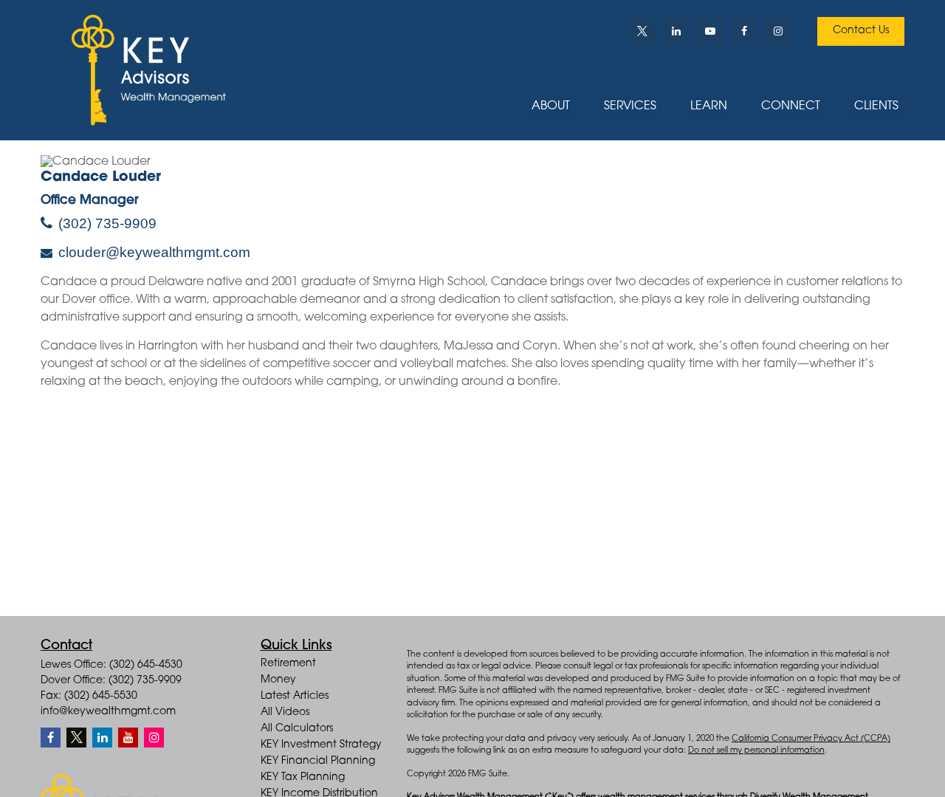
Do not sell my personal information (756, 751)
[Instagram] (154, 738)
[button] (551, 107)
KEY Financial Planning (318, 761)
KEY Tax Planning (303, 778)
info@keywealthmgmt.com (108, 712)
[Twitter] (642, 31)
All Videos (285, 713)
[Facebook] (744, 31)
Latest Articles (295, 696)
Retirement (288, 664)
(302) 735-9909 (107, 223)
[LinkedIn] (676, 31)
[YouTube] (710, 31)
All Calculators (297, 729)
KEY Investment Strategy (321, 745)
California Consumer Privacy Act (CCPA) (811, 739)
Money (278, 680)
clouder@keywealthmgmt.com (154, 252)
